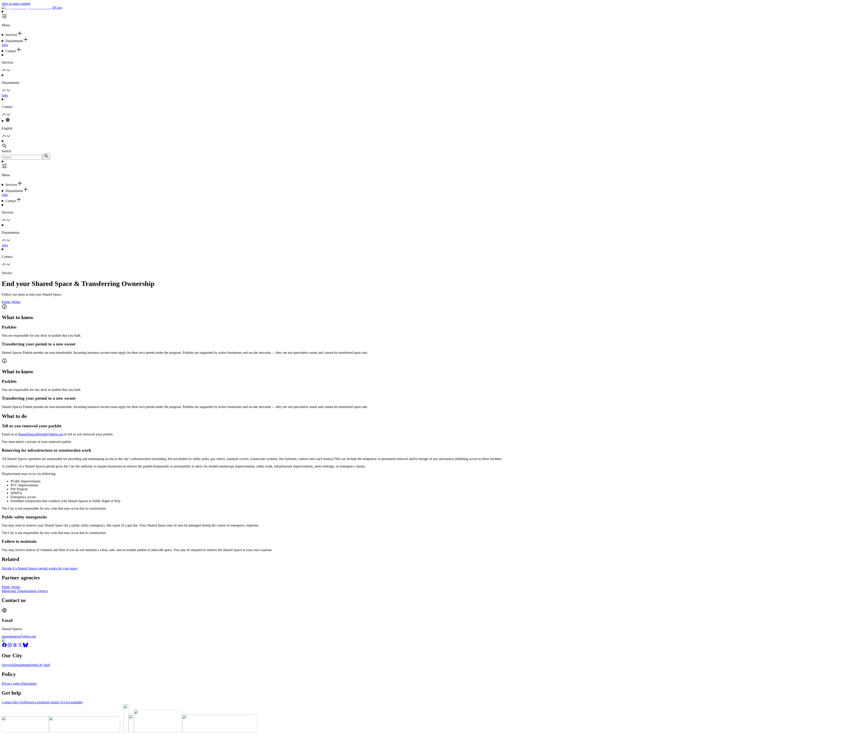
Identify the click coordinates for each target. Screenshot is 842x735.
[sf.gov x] (20, 646)
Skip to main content (16, 3)
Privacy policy (12, 683)
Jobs (5, 45)
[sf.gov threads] (15, 646)
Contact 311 (56, 702)
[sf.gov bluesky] (25, 646)
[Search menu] (421, 144)
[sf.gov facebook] (4, 646)
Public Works (11, 302)
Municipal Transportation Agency (25, 591)
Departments (22, 665)
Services (7, 665)
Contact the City (13, 702)
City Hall (43, 665)
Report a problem (36, 702)
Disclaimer (29, 683)
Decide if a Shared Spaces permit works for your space (40, 568)
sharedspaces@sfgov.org (19, 636)
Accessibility (74, 702)
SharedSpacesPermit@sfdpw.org (40, 434)
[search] (46, 156)
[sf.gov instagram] (9, 646)
